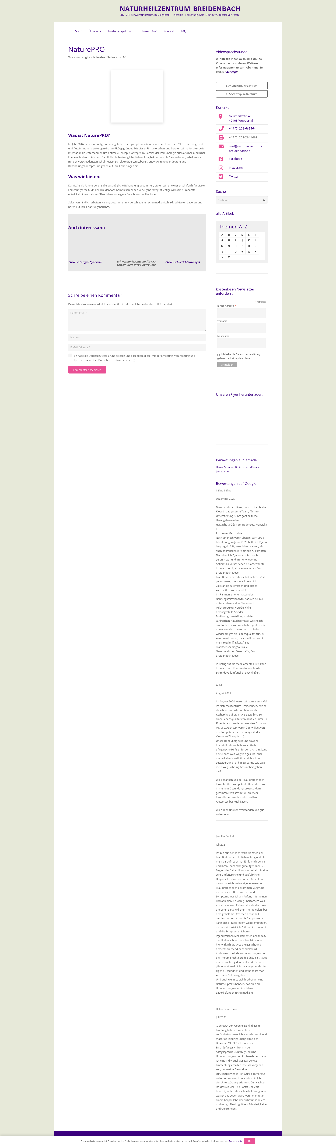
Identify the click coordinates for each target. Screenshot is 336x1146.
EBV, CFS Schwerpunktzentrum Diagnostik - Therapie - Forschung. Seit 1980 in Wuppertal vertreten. (179, 14)
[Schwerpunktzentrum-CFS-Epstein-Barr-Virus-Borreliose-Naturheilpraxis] (137, 247)
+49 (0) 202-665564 (242, 128)
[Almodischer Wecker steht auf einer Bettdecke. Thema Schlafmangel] (185, 247)
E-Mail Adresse (226, 305)
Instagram (236, 167)
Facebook (235, 158)
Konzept (231, 72)
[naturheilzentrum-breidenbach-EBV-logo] (104, 11)
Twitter (234, 176)
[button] (102, 31)
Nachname (223, 336)
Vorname (222, 320)
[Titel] (88, 247)
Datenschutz (235, 1141)
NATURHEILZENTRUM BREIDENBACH (180, 8)
